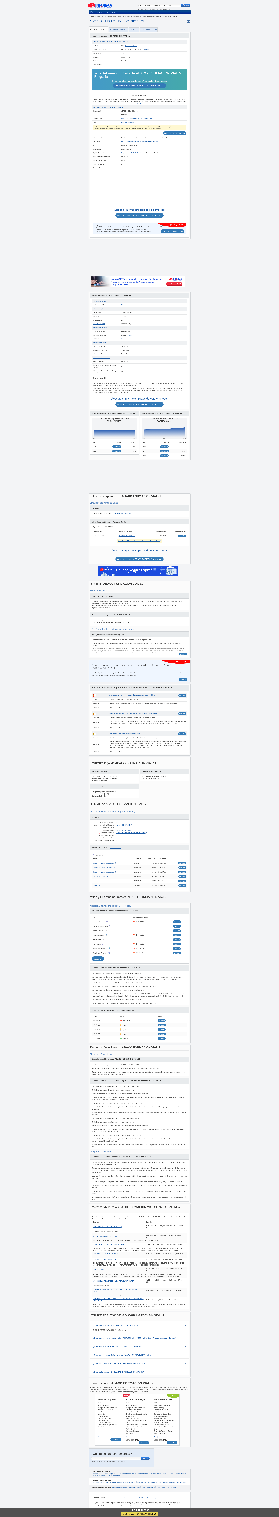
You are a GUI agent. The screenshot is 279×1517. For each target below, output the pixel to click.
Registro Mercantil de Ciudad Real (131, 153)
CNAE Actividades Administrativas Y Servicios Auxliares (121, 1482)
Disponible (124, 305)
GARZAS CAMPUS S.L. (100, 1270)
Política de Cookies (146, 1498)
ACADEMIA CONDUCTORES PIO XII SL (105, 1236)
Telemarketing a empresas (124, 1473)
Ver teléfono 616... (131, 46)
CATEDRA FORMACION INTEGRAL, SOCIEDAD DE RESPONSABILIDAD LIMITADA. (115, 1290)
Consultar (129, 335)
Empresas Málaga (171, 1487)
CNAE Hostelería (181, 1482)
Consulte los (139, 541)
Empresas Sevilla (160, 1487)
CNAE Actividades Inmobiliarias (167, 1482)
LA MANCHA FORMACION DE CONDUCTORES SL (109, 1245)
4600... (123, 118)
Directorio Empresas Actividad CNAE (113, 16)
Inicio (98, 16)
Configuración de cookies (159, 1498)
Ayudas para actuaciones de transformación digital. (125, 733)
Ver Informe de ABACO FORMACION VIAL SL (139, 1514)
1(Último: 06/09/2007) (123, 825)
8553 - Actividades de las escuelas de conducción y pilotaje (139, 142)
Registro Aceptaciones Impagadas (158, 1473)
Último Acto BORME (99, 324)
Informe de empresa (98, 1473)
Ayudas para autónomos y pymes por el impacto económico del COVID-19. (132, 695)
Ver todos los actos (115, 848)
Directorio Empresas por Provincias (135, 16)
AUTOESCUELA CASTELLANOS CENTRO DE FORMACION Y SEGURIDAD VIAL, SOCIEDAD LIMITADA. (118, 1300)
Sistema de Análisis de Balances (177, 1473)
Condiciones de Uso (121, 1498)
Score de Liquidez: (101, 620)
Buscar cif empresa (110, 1473)
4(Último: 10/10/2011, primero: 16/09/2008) (131, 833)
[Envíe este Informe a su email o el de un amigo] (188, 21)
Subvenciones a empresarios (140, 1473)
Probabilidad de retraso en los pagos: (108, 622)
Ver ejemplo (102, 1437)
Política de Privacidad (134, 1498)
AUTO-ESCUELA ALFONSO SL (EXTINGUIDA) (107, 1227)
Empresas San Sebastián (148, 1487)
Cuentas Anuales (116, 1475)
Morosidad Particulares (99, 1475)
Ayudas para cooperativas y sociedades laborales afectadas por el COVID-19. (133, 713)
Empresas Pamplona (134, 1487)
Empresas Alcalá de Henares (119, 1487)
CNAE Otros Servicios (98, 1482)
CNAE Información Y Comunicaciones (147, 1482)
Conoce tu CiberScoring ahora (174, 133)
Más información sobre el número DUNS (139, 118)
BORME (108, 1475)
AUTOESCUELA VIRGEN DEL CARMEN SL (106, 1254)
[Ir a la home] (100, 5)
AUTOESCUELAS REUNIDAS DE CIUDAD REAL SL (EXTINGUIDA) (113, 1281)
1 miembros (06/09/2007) (121, 513)
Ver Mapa (147, 50)
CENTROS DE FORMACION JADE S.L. (105, 1259)
